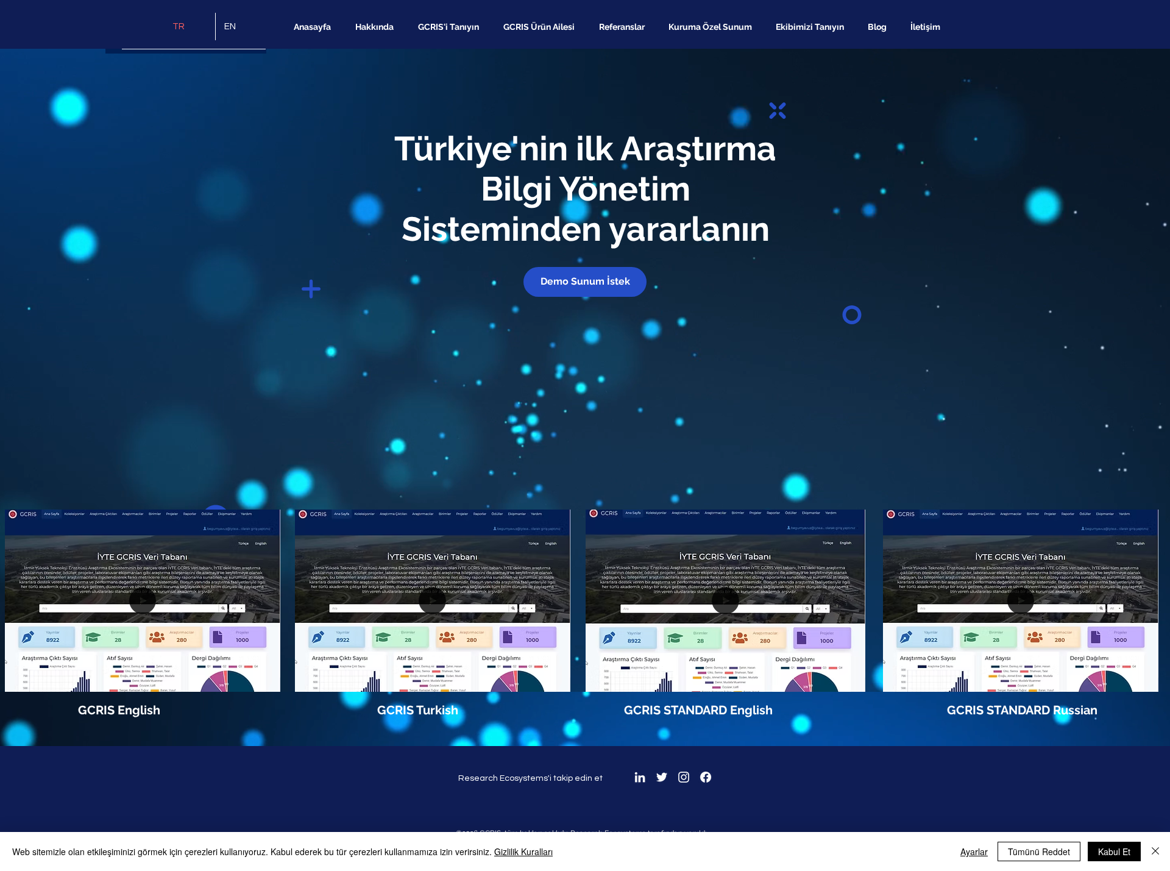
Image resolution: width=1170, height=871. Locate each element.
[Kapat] (1155, 851)
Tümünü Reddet (1039, 851)
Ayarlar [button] (974, 851)
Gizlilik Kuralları (523, 851)
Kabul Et (1114, 851)
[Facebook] (705, 777)
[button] (264, 678)
